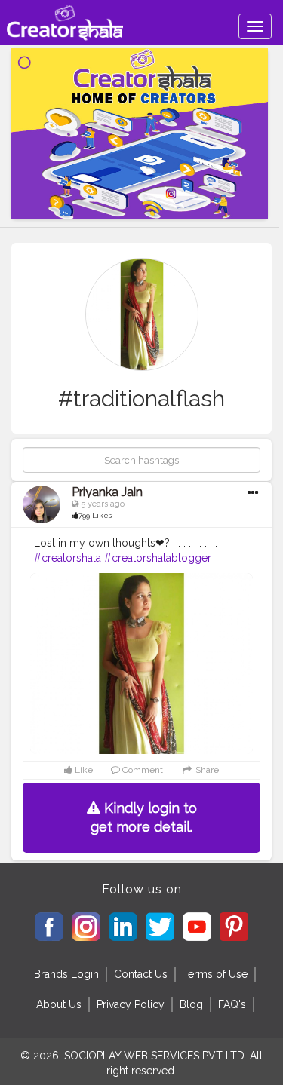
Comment (141, 770)
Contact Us (141, 974)
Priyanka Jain (107, 492)
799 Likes (95, 515)
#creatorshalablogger (157, 558)
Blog (191, 1004)
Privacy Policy (131, 1004)
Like (82, 770)
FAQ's (232, 1004)
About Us (59, 1004)
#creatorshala (67, 558)
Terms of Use (215, 974)
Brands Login (66, 974)
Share (205, 770)
